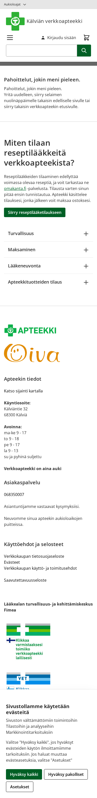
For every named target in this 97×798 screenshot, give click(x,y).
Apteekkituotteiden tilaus (35, 282)
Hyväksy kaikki (24, 774)
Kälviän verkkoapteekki (54, 21)
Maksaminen (21, 249)
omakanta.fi (15, 188)
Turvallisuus (21, 233)
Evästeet (12, 562)
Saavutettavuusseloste (25, 580)
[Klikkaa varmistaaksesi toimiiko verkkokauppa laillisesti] (48, 641)
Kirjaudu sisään (61, 37)
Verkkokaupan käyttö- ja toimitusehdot (40, 568)
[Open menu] (10, 38)
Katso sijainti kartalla (23, 391)
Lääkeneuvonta (24, 266)
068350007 (14, 494)
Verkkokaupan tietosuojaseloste (34, 556)
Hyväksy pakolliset (66, 774)
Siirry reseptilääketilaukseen (34, 212)
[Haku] (84, 51)
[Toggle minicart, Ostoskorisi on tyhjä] (86, 37)
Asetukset (19, 787)
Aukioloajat (12, 4)
